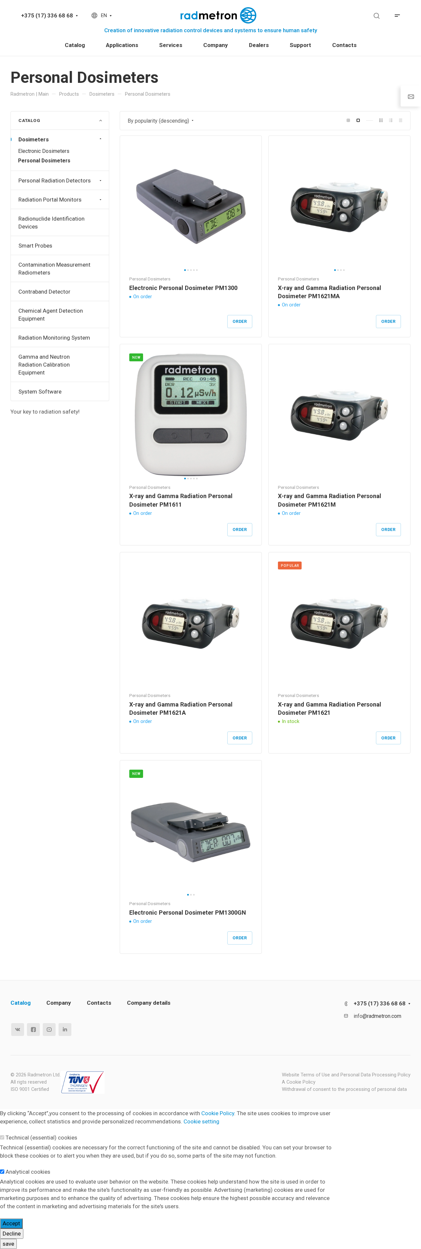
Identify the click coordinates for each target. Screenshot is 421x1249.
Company (58, 1002)
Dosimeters (33, 139)
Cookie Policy (217, 1113)
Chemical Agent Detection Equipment (50, 314)
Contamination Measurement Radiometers (54, 268)
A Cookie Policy (298, 1082)
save (8, 1243)
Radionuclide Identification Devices (51, 222)
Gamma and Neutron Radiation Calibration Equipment (44, 364)
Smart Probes (35, 245)
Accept (11, 1223)
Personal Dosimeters (44, 160)
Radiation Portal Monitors (50, 199)
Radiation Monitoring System (54, 337)
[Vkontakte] (17, 1029)
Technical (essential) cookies (41, 1137)
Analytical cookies (28, 1171)
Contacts (99, 1002)
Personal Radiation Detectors (54, 180)
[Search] (376, 15)
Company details (148, 1002)
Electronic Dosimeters (43, 151)
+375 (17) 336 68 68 (47, 15)
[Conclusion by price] (401, 120)
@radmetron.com (381, 1016)
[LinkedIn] (65, 1029)
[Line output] (391, 120)
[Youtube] (49, 1029)
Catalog (21, 1002)
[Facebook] (33, 1029)
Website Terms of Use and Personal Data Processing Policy (346, 1075)
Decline (12, 1233)
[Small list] (348, 120)
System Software (40, 391)
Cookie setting (201, 1121)
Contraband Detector (44, 291)
